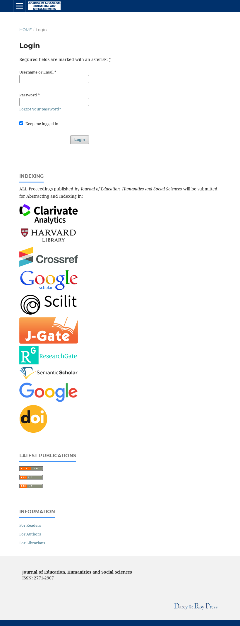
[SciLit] (48, 313)
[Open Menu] (19, 6)
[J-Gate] (48, 342)
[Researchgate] (48, 363)
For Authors (30, 534)
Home (25, 29)
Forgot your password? (40, 109)
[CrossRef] (48, 265)
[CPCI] (48, 223)
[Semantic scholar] (48, 378)
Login (79, 139)
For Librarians (32, 542)
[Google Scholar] (48, 289)
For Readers (30, 525)
